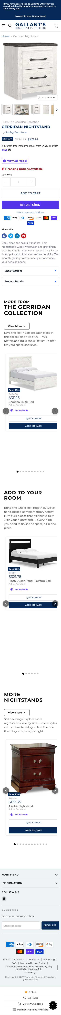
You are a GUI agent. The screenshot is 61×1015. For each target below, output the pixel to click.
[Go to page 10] (43, 471)
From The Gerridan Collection (20, 122)
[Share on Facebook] (4, 235)
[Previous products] (6, 411)
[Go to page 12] (46, 844)
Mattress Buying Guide (33, 963)
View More (15, 326)
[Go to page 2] (20, 471)
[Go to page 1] (18, 472)
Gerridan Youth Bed (21, 402)
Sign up (50, 925)
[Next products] (55, 411)
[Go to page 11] (43, 844)
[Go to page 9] (40, 471)
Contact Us (34, 959)
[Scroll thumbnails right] (56, 109)
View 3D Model (16, 160)
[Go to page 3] (23, 471)
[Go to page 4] (26, 471)
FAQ (14, 963)
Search (6, 959)
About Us (19, 959)
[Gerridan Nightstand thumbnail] (7, 109)
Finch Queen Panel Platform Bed (30, 580)
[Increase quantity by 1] (31, 182)
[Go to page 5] (29, 471)
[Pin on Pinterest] (23, 235)
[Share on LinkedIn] (17, 235)
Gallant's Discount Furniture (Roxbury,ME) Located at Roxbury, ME (29, 967)
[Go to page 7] (35, 471)
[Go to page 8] (37, 471)
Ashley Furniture (15, 132)
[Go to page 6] (32, 471)
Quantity (7, 174)
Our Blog (31, 972)
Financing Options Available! (23, 168)
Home (5, 36)
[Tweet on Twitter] (10, 235)
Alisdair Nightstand (21, 806)
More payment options (30, 212)
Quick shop (33, 418)
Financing (49, 959)
